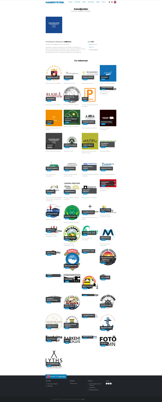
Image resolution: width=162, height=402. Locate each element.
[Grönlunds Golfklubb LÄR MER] (72, 212)
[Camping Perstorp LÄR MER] (72, 187)
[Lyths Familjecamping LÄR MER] (54, 359)
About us (104, 2)
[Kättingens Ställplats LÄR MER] (90, 118)
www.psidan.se (95, 49)
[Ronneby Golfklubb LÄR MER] (90, 73)
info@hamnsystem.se (93, 389)
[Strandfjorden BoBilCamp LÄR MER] (108, 141)
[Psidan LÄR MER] (90, 94)
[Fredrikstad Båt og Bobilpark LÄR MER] (90, 164)
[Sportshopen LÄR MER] (108, 73)
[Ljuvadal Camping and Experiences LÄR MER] (72, 117)
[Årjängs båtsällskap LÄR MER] (108, 323)
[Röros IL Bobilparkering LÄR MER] (72, 259)
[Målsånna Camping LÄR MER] (72, 233)
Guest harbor (91, 2)
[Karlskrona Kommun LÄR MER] (108, 164)
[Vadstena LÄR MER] (54, 118)
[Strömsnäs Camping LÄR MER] (72, 141)
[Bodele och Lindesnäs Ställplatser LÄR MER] (72, 322)
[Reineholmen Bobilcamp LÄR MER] (90, 187)
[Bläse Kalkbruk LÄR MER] (54, 94)
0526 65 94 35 (92, 387)
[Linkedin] (111, 383)
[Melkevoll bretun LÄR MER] (108, 233)
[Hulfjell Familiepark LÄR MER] (90, 141)
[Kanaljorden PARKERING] (54, 141)
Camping (70, 2)
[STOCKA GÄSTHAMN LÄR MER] (108, 301)
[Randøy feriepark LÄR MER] (72, 302)
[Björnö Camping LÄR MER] (90, 282)
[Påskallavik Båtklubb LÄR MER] (54, 210)
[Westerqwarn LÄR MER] (72, 73)
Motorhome (77, 2)
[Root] (55, 2)
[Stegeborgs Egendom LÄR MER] (54, 73)
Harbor (84, 2)
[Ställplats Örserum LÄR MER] (54, 322)
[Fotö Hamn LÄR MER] (108, 341)
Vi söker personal (73, 383)
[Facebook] (107, 383)
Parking (98, 2)
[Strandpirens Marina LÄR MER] (90, 209)
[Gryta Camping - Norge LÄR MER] (90, 231)
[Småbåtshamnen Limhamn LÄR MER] (72, 94)
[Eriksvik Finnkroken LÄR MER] (72, 164)
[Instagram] (109, 383)
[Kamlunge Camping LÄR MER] (108, 118)
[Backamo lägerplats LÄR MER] (54, 164)
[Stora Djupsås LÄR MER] (54, 187)
